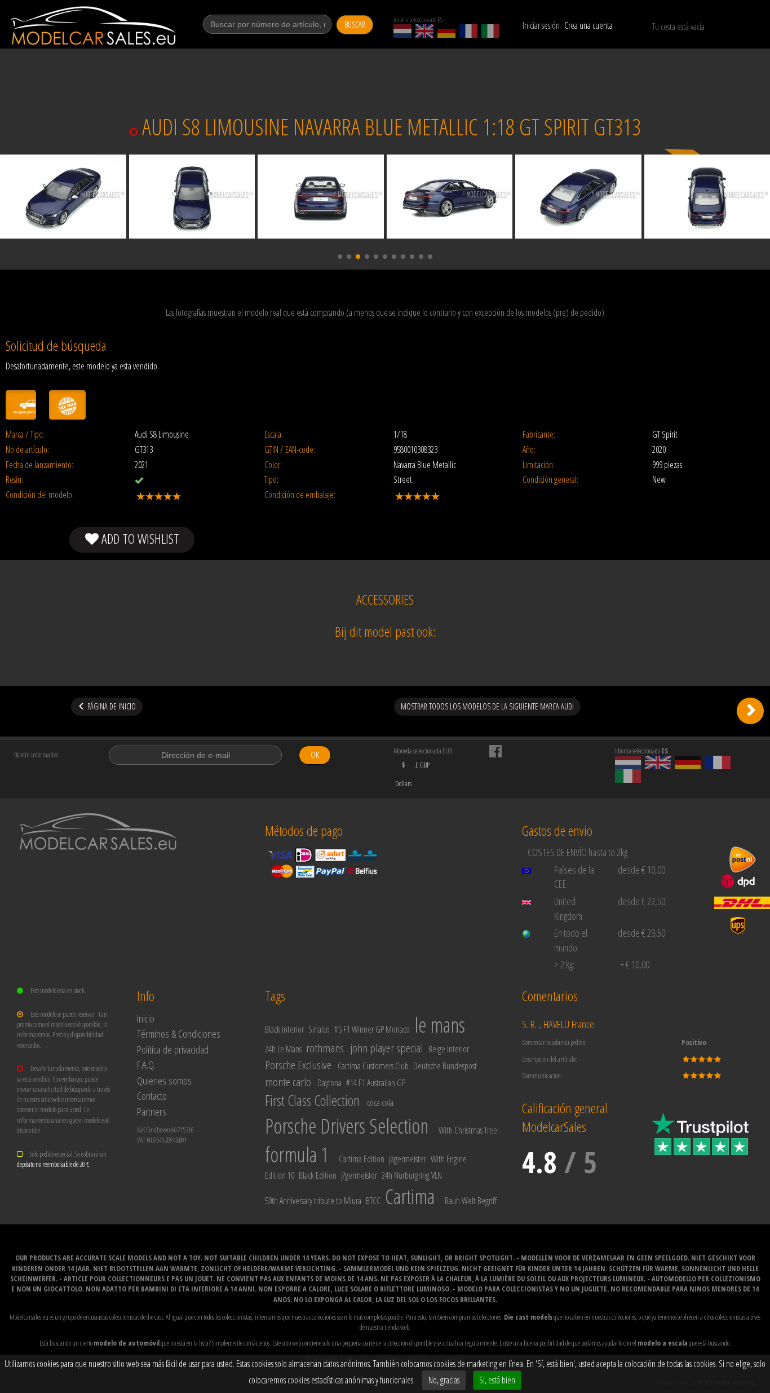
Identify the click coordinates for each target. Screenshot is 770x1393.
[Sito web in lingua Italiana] (490, 31)
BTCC (373, 1200)
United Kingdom (568, 908)
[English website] (424, 31)
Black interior (284, 1029)
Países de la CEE (574, 877)
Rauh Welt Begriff (471, 1200)
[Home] (94, 26)
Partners (151, 1111)
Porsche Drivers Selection (346, 1126)
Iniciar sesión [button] (541, 25)
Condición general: (550, 480)
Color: (273, 465)
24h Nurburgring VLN (412, 1175)
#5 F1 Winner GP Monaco (372, 1029)
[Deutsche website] (446, 31)
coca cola (380, 1102)
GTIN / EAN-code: (289, 450)
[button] (340, 256)
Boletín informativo (36, 755)
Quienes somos (164, 1080)
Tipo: (271, 480)
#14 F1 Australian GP (375, 1083)
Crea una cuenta (588, 25)
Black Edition (318, 1175)
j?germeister (359, 1175)
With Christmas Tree (468, 1130)
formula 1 (297, 1155)
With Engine (449, 1159)
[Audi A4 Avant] (750, 710)
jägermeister (407, 1159)
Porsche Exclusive (298, 1065)
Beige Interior (448, 1049)
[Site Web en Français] (468, 31)
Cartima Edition (361, 1159)
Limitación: (539, 465)
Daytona (329, 1083)
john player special (386, 1048)
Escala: (273, 434)
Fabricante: (539, 434)
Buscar (354, 24)
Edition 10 (279, 1175)
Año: (529, 450)
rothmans (325, 1048)
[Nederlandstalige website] (402, 31)
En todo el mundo (570, 940)
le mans (439, 1025)
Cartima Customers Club (373, 1066)
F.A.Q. (146, 1064)
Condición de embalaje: (299, 495)
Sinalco (319, 1029)
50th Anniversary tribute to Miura (313, 1200)
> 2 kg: (564, 964)
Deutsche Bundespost (445, 1066)
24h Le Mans (283, 1049)
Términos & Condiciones (178, 1033)
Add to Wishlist (139, 538)
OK (315, 755)
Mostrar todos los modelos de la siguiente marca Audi (487, 706)
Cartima (410, 1196)
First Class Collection (312, 1100)
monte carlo (288, 1082)
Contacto (152, 1095)
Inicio (145, 1018)
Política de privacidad (173, 1049)
